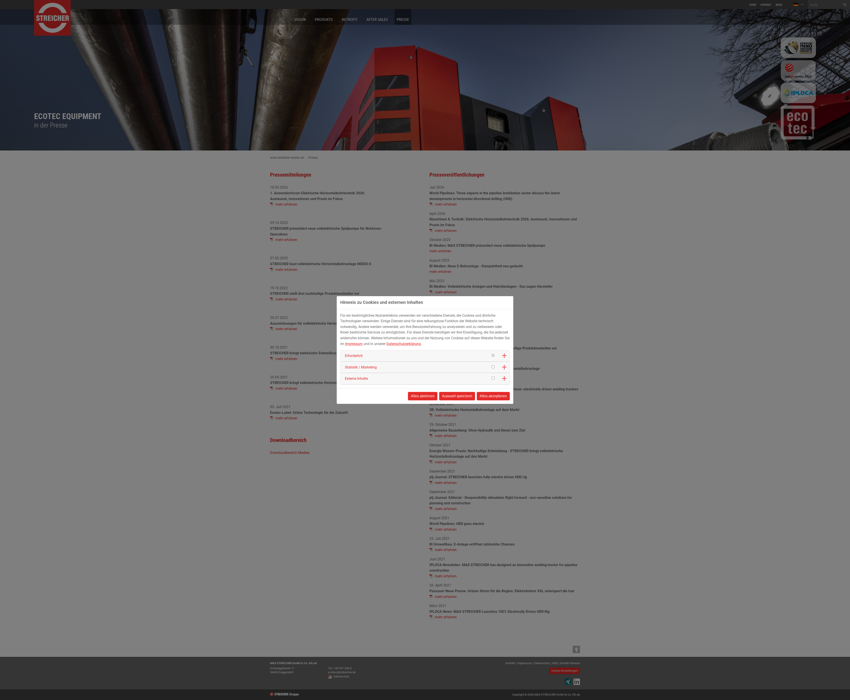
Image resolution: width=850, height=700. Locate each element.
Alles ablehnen (423, 396)
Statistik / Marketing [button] (361, 367)
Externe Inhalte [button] (356, 378)
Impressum (354, 344)
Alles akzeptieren (493, 396)
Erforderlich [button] (354, 356)
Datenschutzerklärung (403, 344)
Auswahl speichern (457, 396)
